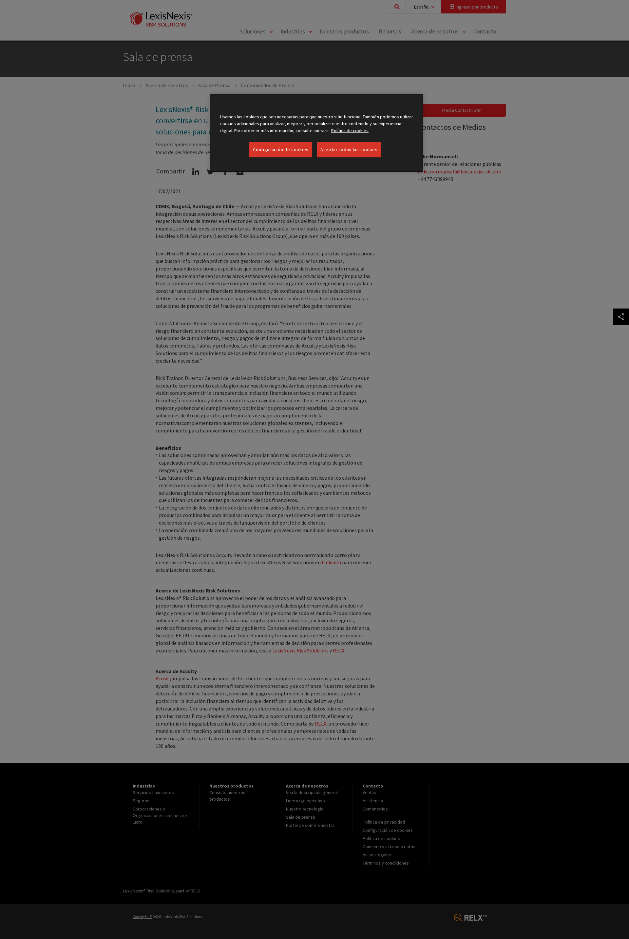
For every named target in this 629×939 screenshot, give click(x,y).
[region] (316, 133)
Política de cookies (350, 130)
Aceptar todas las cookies (349, 149)
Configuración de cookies (281, 149)
